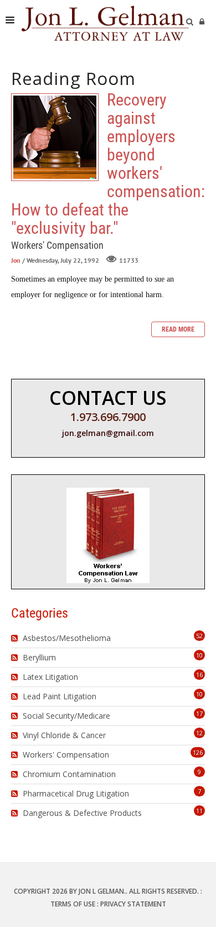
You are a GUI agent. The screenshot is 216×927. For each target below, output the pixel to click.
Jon (15, 260)
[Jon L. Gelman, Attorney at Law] (105, 22)
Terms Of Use (72, 904)
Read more (178, 329)
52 (199, 636)
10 (199, 655)
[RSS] (15, 638)
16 (199, 674)
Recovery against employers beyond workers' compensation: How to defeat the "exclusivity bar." (55, 137)
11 (199, 810)
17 (199, 713)
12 (199, 733)
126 (198, 752)
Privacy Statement (133, 904)
